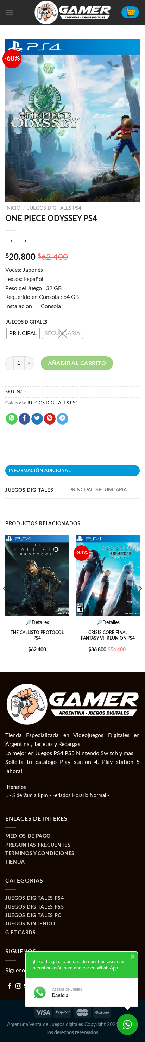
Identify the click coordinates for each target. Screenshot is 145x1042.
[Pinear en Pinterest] (50, 419)
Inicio (12, 208)
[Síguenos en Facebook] (9, 986)
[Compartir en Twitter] (37, 419)
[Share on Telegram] (62, 419)
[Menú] (9, 12)
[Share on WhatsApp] (12, 419)
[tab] (72, 470)
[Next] (140, 602)
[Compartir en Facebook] (24, 419)
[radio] (23, 333)
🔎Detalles (37, 622)
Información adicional (40, 471)
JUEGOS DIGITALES (26, 322)
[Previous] (4, 602)
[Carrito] (130, 12)
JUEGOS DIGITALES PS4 (54, 208)
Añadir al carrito (77, 363)
